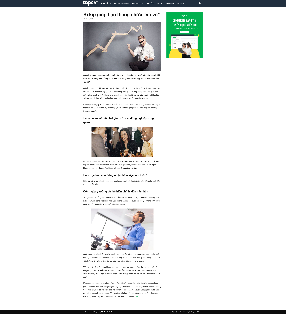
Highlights (170, 3)
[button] (200, 3)
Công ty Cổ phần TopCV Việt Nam (103, 312)
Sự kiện (160, 3)
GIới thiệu (175, 312)
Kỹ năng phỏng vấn (121, 3)
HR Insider (199, 312)
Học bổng (150, 3)
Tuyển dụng (190, 312)
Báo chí (182, 312)
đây (136, 296)
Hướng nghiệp (137, 3)
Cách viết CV (106, 3)
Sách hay (180, 3)
